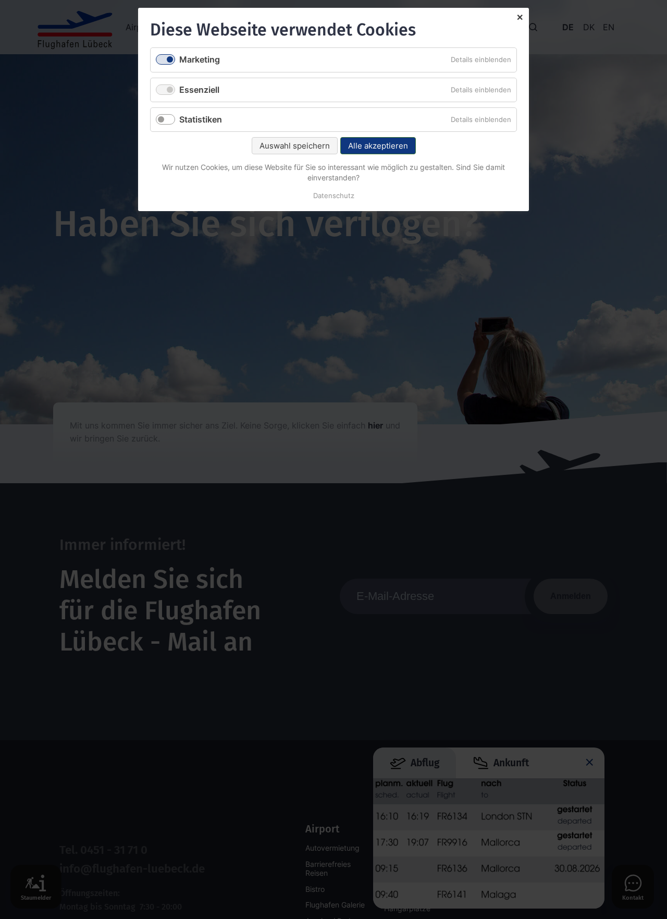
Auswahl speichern (295, 146)
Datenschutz (333, 195)
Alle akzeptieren (378, 146)
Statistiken (200, 119)
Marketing (199, 59)
